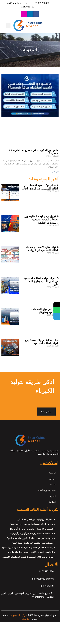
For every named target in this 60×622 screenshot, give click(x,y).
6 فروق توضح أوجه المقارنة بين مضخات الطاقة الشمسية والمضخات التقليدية (41, 219)
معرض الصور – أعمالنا (47, 490)
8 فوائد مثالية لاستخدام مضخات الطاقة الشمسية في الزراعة (41, 249)
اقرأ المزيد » (54, 172)
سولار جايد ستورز (19, 615)
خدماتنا (53, 484)
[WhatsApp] (56, 310)
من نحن (52, 479)
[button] (8, 25)
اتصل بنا (52, 502)
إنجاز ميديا (26, 618)
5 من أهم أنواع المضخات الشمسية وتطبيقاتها (45, 311)
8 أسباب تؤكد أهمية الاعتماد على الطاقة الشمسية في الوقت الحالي (40, 187)
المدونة (53, 496)
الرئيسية (52, 473)
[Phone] (56, 316)
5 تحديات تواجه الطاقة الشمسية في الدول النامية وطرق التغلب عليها (41, 281)
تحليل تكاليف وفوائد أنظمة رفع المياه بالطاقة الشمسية (42, 342)
